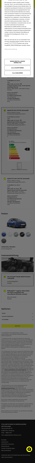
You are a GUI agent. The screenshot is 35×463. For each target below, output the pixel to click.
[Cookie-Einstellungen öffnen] (29, 449)
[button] (17, 62)
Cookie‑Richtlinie (13, 43)
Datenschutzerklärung (10, 49)
